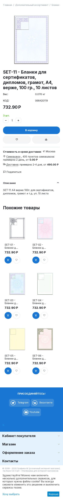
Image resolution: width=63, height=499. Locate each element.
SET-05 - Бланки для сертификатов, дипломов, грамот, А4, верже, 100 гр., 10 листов (12, 357)
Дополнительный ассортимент (31, 5)
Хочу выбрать (11, 494)
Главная (7, 5)
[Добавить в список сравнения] (46, 139)
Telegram (22, 402)
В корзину (31, 130)
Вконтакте (45, 402)
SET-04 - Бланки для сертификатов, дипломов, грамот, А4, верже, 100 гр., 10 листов (39, 302)
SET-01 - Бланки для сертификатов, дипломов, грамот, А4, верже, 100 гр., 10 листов (12, 246)
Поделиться (13, 171)
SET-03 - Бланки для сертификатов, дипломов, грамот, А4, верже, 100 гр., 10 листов (12, 302)
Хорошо (53, 494)
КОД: (6, 100)
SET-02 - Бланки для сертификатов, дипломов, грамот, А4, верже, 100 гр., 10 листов (39, 246)
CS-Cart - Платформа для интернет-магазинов (34, 471)
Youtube (34, 412)
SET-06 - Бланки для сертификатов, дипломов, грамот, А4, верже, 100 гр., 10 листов (39, 357)
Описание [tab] (9, 183)
